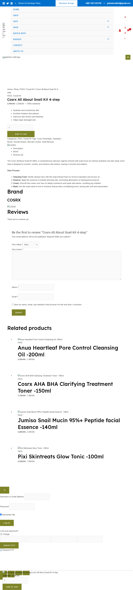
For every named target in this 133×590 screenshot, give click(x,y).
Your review (17, 249)
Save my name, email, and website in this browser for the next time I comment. (48, 304)
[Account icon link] (120, 30)
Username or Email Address (12, 497)
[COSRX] (11, 145)
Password (4, 506)
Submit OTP (9, 545)
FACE (22, 89)
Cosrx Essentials (44, 139)
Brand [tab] (15, 151)
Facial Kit (30, 89)
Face (15, 21)
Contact (17, 45)
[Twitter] (7, 3)
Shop (15, 15)
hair (15, 27)
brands (17, 39)
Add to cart (21, 134)
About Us (18, 51)
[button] (66, 3)
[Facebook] (4, 3)
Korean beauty (20, 142)
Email (15, 297)
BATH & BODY (19, 33)
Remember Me (8, 515)
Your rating (17, 244)
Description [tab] (18, 148)
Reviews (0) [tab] (18, 155)
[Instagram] (11, 3)
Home (16, 9)
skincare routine (34, 142)
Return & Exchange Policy (29, 3)
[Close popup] (4, 490)
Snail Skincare (48, 142)
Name (15, 287)
